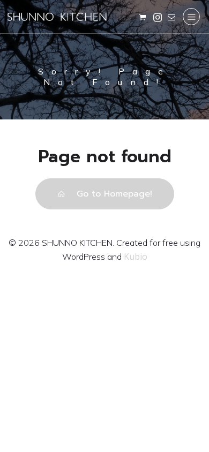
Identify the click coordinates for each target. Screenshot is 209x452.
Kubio (135, 256)
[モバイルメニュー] (191, 16)
